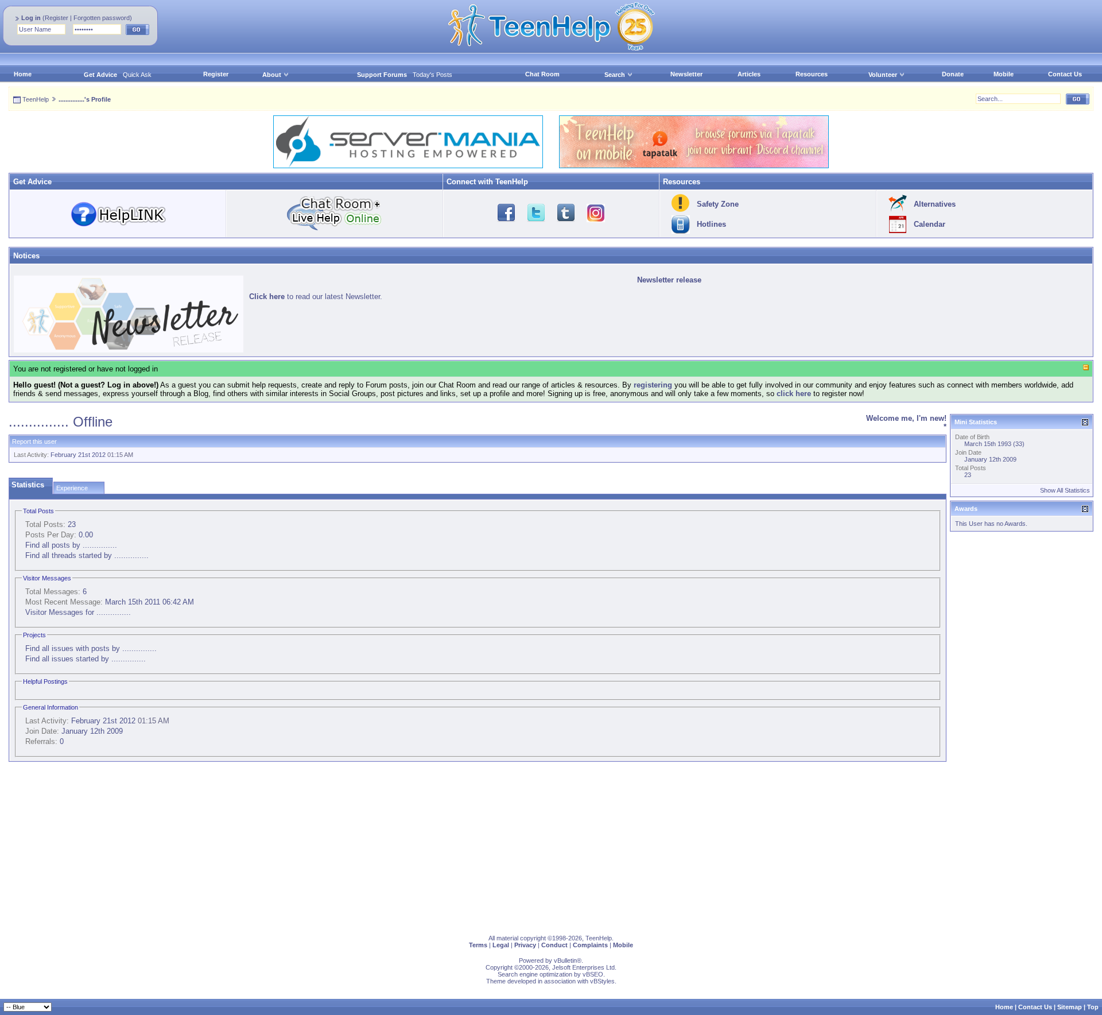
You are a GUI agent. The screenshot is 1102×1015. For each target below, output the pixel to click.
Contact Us (1065, 74)
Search (614, 74)
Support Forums (382, 74)
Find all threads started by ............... (87, 555)
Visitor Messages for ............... (78, 612)
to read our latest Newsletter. (315, 296)
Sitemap (1069, 1007)
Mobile (1004, 74)
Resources (812, 74)
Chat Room (542, 74)
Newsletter (686, 74)
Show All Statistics (1065, 490)
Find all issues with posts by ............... (91, 648)
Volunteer (882, 74)
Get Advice (100, 74)
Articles (749, 74)
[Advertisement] (353, 845)
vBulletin (565, 960)
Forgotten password (101, 17)
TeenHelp (35, 99)
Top (1093, 1007)
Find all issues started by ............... (85, 658)
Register (56, 17)
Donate (953, 74)
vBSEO (593, 974)
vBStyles (602, 981)
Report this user (34, 441)
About (271, 74)
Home (23, 74)
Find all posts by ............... (71, 545)
